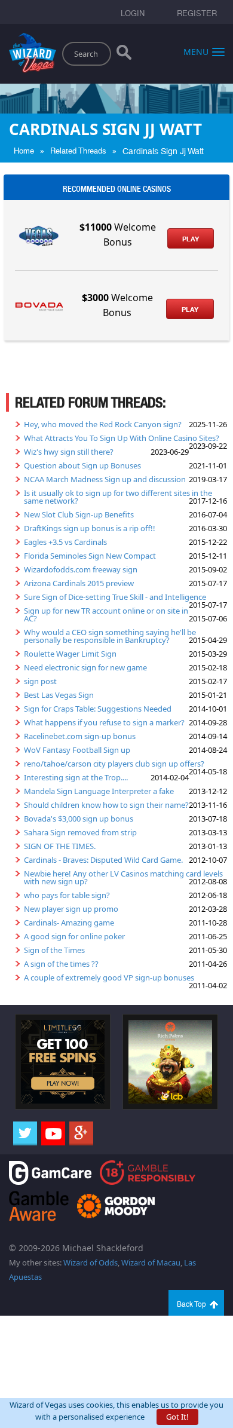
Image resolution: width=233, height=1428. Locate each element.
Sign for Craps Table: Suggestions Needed (97, 708)
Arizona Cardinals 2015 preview (79, 583)
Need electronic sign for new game (85, 667)
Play (190, 239)
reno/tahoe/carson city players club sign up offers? (114, 763)
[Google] (81, 1133)
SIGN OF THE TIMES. (60, 846)
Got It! (177, 1416)
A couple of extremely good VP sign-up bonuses (109, 977)
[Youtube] (53, 1133)
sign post (40, 681)
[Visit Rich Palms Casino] (170, 1061)
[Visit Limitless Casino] (63, 1061)
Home (24, 150)
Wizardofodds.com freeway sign (80, 569)
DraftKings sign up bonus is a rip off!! (89, 528)
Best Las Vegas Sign (59, 695)
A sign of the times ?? (61, 963)
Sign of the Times (54, 950)
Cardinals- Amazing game (69, 922)
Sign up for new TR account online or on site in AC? (106, 614)
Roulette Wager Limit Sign (70, 653)
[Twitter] (25, 1133)
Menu (196, 51)
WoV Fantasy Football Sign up (77, 749)
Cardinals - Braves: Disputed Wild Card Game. (103, 859)
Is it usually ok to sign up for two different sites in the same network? (118, 497)
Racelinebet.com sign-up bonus (80, 736)
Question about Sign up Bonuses (82, 465)
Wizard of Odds (90, 1262)
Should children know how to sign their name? (106, 804)
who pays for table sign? (67, 895)
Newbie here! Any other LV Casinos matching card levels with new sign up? (123, 877)
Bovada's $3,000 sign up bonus (78, 818)
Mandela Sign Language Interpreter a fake (99, 791)
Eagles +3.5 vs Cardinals (65, 542)
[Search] (124, 55)
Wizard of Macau (150, 1262)
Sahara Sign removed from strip (80, 832)
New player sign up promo (71, 908)
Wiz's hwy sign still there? (69, 451)
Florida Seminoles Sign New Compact (90, 555)
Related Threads (78, 150)
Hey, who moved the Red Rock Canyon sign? (103, 424)
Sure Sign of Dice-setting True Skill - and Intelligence (115, 597)
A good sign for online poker (74, 936)
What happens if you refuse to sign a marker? (104, 722)
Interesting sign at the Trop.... (76, 777)
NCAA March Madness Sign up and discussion (105, 479)
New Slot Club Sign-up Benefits (79, 514)
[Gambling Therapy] (116, 1205)
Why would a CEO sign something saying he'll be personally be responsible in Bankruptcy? (110, 636)
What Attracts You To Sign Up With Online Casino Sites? (121, 438)
